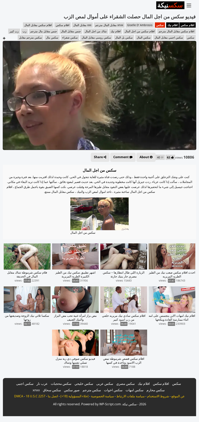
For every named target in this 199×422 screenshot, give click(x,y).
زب (24, 31)
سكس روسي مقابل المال (96, 37)
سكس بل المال (124, 37)
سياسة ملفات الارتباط (130, 396)
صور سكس (71, 390)
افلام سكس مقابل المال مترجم (176, 31)
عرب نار (42, 383)
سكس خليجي (83, 383)
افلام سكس (187, 25)
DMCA (18, 396)
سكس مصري (125, 383)
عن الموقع (178, 396)
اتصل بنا (53, 396)
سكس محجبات (61, 383)
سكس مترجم (92, 390)
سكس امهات (134, 390)
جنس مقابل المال (71, 31)
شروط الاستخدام (158, 396)
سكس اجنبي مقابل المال (168, 37)
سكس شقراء (70, 37)
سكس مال (52, 37)
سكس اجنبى (24, 383)
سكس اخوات (113, 390)
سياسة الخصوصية (102, 396)
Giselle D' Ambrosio (139, 25)
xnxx (36, 390)
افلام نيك (173, 25)
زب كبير (14, 31)
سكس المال (144, 37)
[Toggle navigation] (190, 4)
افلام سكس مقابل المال (38, 25)
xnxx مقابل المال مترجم (109, 25)
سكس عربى (104, 383)
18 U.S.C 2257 (35, 396)
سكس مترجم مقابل (30, 37)
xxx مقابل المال (82, 25)
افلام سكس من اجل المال (140, 31)
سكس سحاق (52, 390)
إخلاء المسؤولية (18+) (74, 396)
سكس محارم (156, 390)
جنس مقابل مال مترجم (43, 31)
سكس (160, 25)
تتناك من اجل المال (96, 31)
